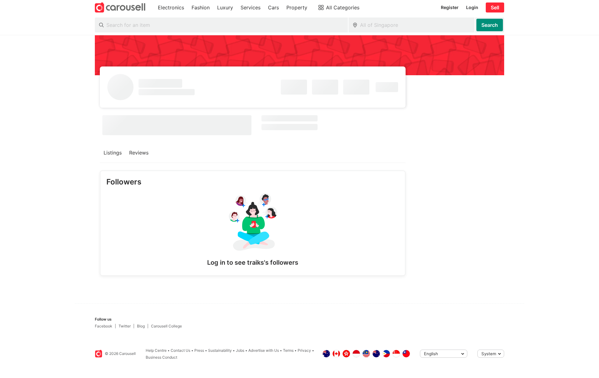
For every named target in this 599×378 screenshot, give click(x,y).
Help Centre (156, 350)
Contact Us (180, 350)
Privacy (304, 350)
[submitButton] (489, 25)
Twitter (125, 326)
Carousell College (166, 326)
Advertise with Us (263, 350)
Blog (141, 326)
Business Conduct (161, 357)
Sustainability (220, 350)
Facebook (103, 326)
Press (199, 350)
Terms (288, 350)
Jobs (240, 350)
